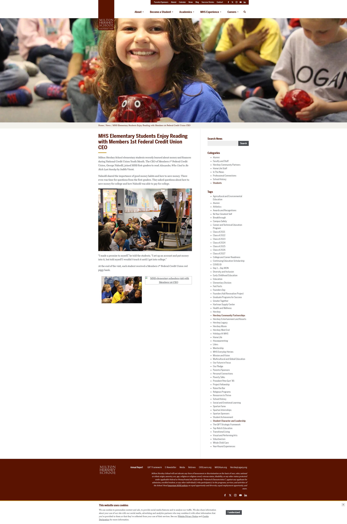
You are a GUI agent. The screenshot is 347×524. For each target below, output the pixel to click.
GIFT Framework (154, 467)
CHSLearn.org (205, 467)
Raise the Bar (219, 388)
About (138, 12)
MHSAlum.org (221, 467)
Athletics (217, 206)
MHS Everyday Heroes (223, 351)
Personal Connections (223, 373)
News (108, 125)
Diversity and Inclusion (223, 271)
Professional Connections (224, 175)
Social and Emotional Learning (227, 402)
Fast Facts (217, 286)
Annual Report (136, 467)
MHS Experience (209, 12)
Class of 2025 (219, 246)
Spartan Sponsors (221, 413)
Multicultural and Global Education (229, 359)
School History (219, 179)
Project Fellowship (221, 384)
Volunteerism (219, 439)
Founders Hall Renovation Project (228, 293)
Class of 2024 (219, 242)
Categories (214, 153)
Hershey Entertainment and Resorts (229, 319)
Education (217, 279)
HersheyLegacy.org (238, 467)
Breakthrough (219, 217)
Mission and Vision (221, 355)
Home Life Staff (220, 168)
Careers (231, 12)
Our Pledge (218, 366)
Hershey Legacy (220, 322)
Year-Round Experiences (224, 446)
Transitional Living (221, 431)
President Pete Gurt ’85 (223, 380)
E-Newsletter (170, 467)
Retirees (192, 467)
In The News (218, 172)
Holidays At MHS (220, 333)
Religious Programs (222, 391)
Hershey (217, 311)
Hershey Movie (220, 326)
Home (101, 125)
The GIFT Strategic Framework (226, 424)
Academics (185, 12)
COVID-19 (217, 264)
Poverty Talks (219, 377)
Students (217, 183)
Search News (215, 138)
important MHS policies (178, 485)
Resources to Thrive (222, 395)
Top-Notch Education (222, 428)
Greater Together (220, 301)
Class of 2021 (219, 231)
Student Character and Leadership (229, 420)
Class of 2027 (219, 253)
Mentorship (218, 348)
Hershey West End (221, 330)
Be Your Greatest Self (222, 214)
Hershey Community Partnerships (229, 315)
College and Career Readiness (226, 257)
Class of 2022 (219, 235)
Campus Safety (220, 221)
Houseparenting (220, 340)
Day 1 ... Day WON (221, 268)
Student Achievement (223, 417)
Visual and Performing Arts (225, 435)
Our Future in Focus (222, 362)
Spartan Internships (222, 410)
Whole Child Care (221, 442)
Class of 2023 (219, 239)
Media (182, 467)
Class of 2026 (219, 249)
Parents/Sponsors (221, 370)
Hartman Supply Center (224, 304)
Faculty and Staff (221, 161)
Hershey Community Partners (226, 164)
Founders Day (219, 290)
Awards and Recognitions (224, 210)
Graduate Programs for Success (227, 297)
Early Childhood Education (225, 275)
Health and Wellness (222, 308)
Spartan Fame (219, 406)
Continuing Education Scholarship (229, 260)
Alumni (216, 157)
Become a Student (160, 12)
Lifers (215, 344)
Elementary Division (222, 282)
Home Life (217, 337)
